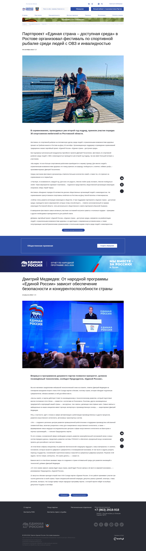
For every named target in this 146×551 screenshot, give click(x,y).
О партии (24, 15)
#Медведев (64, 495)
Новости (44, 24)
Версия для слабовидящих (115, 3)
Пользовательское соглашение (31, 540)
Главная (24, 24)
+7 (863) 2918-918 (107, 509)
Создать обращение (107, 246)
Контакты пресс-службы (56, 512)
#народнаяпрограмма (79, 495)
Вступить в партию (118, 15)
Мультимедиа (101, 15)
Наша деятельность (54, 15)
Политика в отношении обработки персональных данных (39, 543)
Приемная (88, 15)
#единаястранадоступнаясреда (73, 230)
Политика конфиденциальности (32, 541)
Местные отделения (72, 15)
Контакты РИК (29, 512)
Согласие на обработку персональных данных (36, 545)
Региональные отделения (81, 507)
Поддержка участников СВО (73, 19)
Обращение (80, 9)
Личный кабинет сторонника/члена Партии (107, 9)
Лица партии (38, 15)
